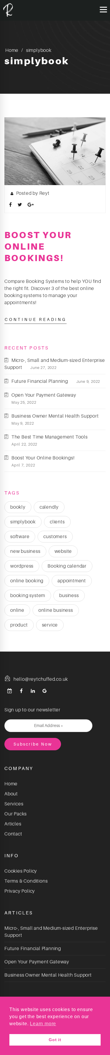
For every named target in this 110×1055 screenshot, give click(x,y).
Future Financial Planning (39, 381)
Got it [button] (55, 1039)
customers (55, 536)
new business (25, 551)
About (11, 794)
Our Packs (15, 814)
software (19, 536)
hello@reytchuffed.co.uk (40, 679)
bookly (18, 507)
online (17, 610)
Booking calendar (67, 566)
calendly (49, 507)
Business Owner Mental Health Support (55, 416)
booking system (27, 595)
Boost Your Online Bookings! (38, 246)
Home (11, 50)
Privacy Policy (19, 891)
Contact (13, 834)
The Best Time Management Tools (49, 437)
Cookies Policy (20, 871)
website (63, 551)
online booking (26, 580)
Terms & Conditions (26, 881)
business (69, 595)
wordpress (21, 566)
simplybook (23, 522)
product (19, 625)
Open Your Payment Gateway (43, 395)
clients (57, 522)
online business (55, 610)
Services (13, 804)
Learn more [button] (43, 1023)
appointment (71, 580)
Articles (12, 824)
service (50, 625)
